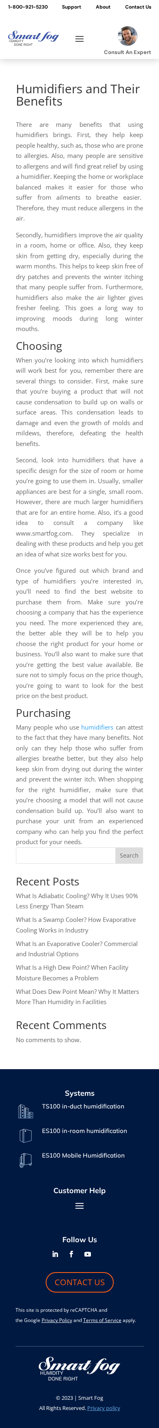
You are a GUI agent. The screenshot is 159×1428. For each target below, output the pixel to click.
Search (129, 855)
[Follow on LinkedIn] (55, 1254)
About (103, 7)
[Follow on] (103, 1254)
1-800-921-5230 (28, 7)
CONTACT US (80, 1282)
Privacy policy (103, 1408)
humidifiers (97, 727)
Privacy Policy (57, 1320)
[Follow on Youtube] (87, 1254)
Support (71, 7)
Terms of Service (102, 1320)
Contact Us (138, 7)
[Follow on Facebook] (71, 1254)
